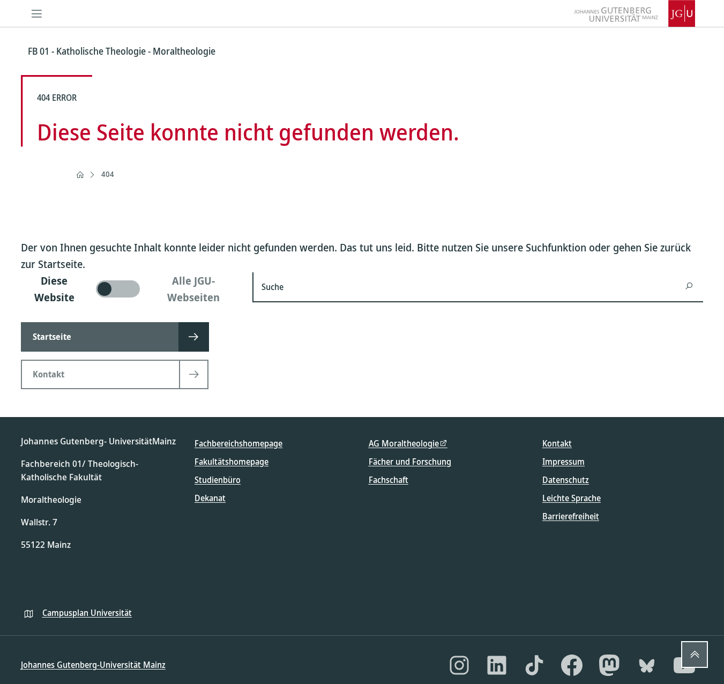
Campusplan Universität (87, 613)
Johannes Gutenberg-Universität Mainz (93, 665)
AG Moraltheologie (404, 443)
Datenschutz (565, 480)
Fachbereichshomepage (238, 443)
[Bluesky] (647, 665)
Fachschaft (388, 480)
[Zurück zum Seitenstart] (694, 654)
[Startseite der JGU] (634, 13)
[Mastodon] (609, 665)
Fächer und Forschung (410, 461)
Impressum (563, 461)
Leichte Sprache (571, 498)
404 (107, 174)
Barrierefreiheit (570, 516)
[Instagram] (459, 665)
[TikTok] (534, 665)
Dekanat (210, 498)
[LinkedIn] (496, 665)
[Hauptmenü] (37, 13)
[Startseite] (80, 175)
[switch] (130, 289)
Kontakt (557, 443)
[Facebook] (572, 665)
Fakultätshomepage (231, 461)
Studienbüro (218, 480)
